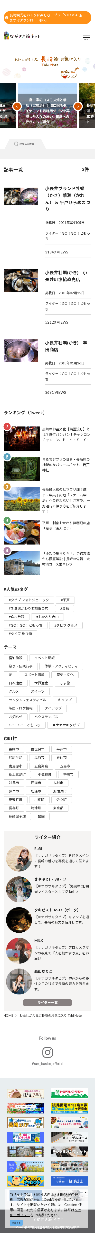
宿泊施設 (15, 658)
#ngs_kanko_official (47, 1063)
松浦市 (36, 791)
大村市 (58, 783)
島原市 (39, 757)
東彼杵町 (15, 799)
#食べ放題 (16, 617)
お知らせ (15, 717)
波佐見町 (60, 791)
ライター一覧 (48, 1002)
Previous (17, 106)
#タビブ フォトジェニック (29, 600)
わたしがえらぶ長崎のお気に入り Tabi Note (50, 1015)
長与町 (14, 808)
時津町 (36, 808)
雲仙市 (62, 757)
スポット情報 (34, 675)
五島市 (65, 766)
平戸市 (62, 749)
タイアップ (53, 708)
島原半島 (15, 757)
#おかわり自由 (47, 617)
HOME (8, 1015)
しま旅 (65, 683)
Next (78, 106)
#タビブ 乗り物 (20, 634)
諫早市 (14, 791)
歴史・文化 (65, 675)
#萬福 (64, 608)
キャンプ (65, 700)
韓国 (41, 816)
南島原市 (15, 766)
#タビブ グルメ (65, 625)
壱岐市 (68, 774)
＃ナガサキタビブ (66, 725)
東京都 (58, 808)
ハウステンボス (46, 717)
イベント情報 (44, 658)
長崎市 (14, 749)
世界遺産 (41, 683)
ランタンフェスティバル (27, 700)
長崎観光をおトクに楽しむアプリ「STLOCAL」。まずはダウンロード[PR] (47, 17)
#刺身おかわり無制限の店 (28, 608)
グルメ (14, 691)
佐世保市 (38, 749)
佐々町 (62, 799)
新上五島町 (17, 774)
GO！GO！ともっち (24, 725)
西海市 (36, 783)
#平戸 (65, 600)
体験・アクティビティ (61, 666)
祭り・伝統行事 (21, 666)
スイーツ (38, 691)
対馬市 (14, 783)
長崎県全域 (17, 816)
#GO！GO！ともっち (25, 625)
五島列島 (41, 766)
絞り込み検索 (26, 143)
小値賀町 (44, 774)
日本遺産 (15, 683)
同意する (16, 1222)
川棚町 (39, 799)
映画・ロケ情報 (21, 708)
